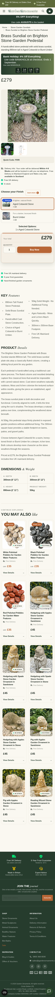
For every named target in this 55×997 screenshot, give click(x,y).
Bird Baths (6, 941)
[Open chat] (49, 991)
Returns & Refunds (38, 927)
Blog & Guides (8, 957)
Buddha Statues (9, 932)
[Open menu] (4, 11)
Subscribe (47, 898)
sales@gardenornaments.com (42, 961)
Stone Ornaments (9, 918)
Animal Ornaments (10, 927)
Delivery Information (38, 923)
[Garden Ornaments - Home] (23, 11)
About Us (33, 918)
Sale (4, 945)
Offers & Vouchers (9, 961)
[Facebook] (32, 966)
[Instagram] (38, 966)
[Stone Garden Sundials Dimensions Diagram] (21, 149)
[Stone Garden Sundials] (27, 116)
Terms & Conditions (38, 936)
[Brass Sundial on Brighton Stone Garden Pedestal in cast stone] (7, 149)
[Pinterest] (44, 966)
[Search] (43, 11)
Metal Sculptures (9, 923)
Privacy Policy (35, 932)
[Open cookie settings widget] (4, 992)
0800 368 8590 (39, 957)
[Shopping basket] (49, 11)
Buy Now (34, 250)
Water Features (8, 936)
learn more (31, 193)
